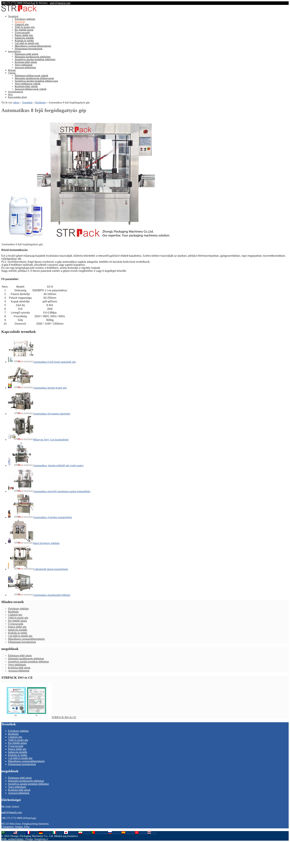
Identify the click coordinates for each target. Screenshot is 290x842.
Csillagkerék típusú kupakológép (50, 569)
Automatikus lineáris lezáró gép (50, 387)
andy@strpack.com (60, 3)
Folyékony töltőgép (25, 19)
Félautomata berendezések (28, 48)
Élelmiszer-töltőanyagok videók (31, 75)
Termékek (13, 16)
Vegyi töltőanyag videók (27, 83)
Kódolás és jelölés (24, 40)
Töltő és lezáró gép (25, 27)
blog (10, 94)
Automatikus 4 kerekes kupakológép (52, 517)
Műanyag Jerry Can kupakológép (51, 439)
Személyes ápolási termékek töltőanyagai (36, 81)
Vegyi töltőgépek (24, 64)
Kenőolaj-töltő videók (26, 86)
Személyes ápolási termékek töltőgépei (35, 59)
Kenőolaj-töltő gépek (26, 62)
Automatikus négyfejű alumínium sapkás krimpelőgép (61, 491)
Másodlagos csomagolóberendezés (33, 46)
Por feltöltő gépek (24, 29)
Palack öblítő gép (24, 35)
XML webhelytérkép (12, 839)
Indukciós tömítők (24, 37)
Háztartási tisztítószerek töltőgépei (33, 56)
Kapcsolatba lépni (17, 97)
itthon (16, 102)
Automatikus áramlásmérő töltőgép (51, 595)
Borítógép (20, 21)
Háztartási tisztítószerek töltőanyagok (34, 78)
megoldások (14, 51)
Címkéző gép (22, 24)
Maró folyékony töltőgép (46, 543)
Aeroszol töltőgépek (25, 67)
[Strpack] (19, 10)
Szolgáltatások (15, 91)
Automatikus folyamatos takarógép (51, 413)
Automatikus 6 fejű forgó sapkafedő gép (54, 361)
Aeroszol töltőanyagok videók (30, 89)
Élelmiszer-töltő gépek (26, 54)
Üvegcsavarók (22, 32)
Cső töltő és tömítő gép (27, 43)
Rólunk (12, 70)
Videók (12, 72)
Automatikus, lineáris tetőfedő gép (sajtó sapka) (58, 465)
